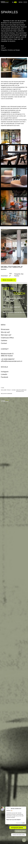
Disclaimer (3, 390)
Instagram (4, 372)
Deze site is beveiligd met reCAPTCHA (21, 390)
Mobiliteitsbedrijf (12, 267)
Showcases (5, 329)
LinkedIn (4, 374)
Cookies (13, 390)
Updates (4, 340)
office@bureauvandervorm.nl (17, 312)
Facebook (4, 377)
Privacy (9, 390)
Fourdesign (9, 393)
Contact (4, 343)
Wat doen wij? (6, 335)
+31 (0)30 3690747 (13, 307)
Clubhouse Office (7, 338)
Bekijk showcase (8, 280)
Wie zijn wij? (5, 332)
